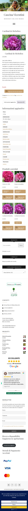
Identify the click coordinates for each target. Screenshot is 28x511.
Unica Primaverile (7, 149)
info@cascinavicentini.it (9, 310)
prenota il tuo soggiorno (9, 445)
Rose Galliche (11, 95)
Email (3, 420)
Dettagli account (6, 251)
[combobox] (14, 272)
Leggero (4, 164)
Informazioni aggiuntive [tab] (10, 102)
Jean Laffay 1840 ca (7, 129)
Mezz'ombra (5, 144)
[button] (23, 37)
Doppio (4, 154)
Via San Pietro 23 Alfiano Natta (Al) (12, 305)
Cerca (21, 245)
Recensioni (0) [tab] (21, 102)
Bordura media (6, 139)
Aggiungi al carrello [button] (6, 191)
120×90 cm (5, 134)
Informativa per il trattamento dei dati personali (14, 490)
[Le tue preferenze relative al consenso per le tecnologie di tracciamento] (1, 383)
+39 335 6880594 (8, 308)
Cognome (4, 415)
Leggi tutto (6, 222)
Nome (3, 410)
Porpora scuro (6, 159)
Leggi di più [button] (7, 386)
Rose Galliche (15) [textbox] (13, 272)
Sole (9, 144)
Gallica (4, 124)
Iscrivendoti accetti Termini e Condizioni (14, 426)
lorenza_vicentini (7, 313)
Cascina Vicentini (14, 14)
